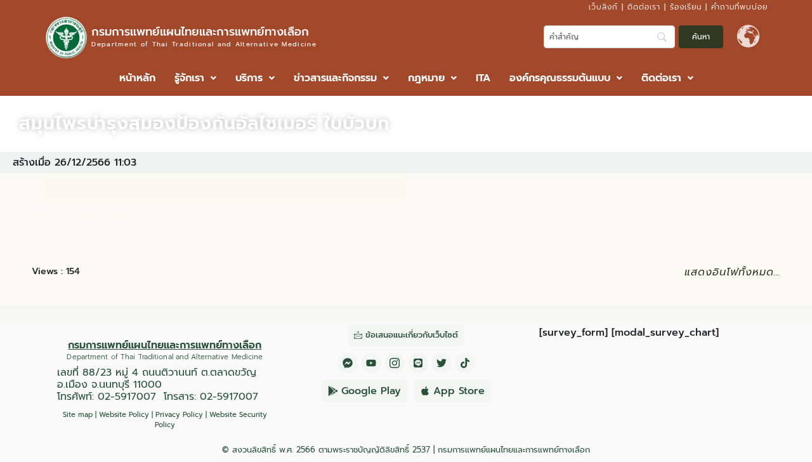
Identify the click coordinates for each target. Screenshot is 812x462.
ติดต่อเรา (643, 7)
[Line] (418, 363)
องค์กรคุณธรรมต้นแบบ (559, 78)
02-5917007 (127, 396)
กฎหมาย (426, 78)
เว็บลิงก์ (603, 7)
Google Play (371, 391)
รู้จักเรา (189, 78)
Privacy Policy (179, 414)
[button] (195, 78)
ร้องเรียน (686, 7)
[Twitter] (441, 363)
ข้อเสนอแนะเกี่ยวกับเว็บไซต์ (411, 335)
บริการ (249, 78)
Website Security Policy (211, 420)
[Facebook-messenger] (347, 363)
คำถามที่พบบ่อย (739, 7)
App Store (459, 391)
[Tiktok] (465, 363)
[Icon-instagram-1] (394, 363)
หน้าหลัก (137, 78)
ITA (483, 78)
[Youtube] (371, 363)
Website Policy (124, 414)
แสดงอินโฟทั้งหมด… (732, 272)
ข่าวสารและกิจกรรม (335, 78)
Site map (78, 414)
